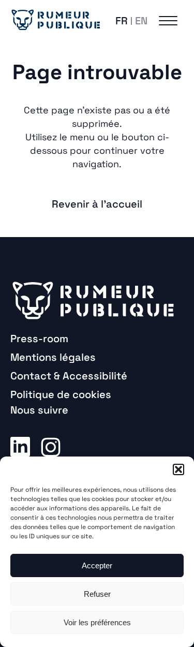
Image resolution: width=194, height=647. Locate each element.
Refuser (97, 594)
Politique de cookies (60, 394)
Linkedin (20, 446)
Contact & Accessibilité (68, 376)
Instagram (50, 446)
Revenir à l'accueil (97, 204)
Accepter (97, 565)
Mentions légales (53, 357)
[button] (178, 469)
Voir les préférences (97, 622)
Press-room (39, 338)
